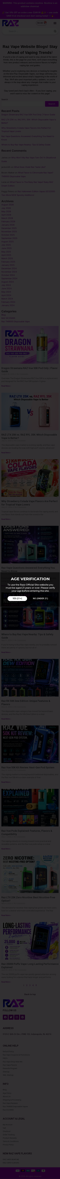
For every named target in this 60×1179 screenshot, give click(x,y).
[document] (30, 589)
